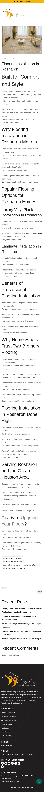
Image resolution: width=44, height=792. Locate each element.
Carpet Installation (7, 724)
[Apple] (2, 766)
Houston (30, 695)
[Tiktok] (19, 763)
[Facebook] (5, 763)
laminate (33, 451)
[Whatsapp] (15, 763)
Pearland (11, 695)
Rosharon (7, 101)
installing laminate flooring (12, 565)
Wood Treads (5, 732)
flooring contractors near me (12, 561)
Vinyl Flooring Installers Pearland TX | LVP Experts (22, 639)
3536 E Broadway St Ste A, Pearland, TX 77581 (16, 754)
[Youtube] (9, 763)
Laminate (23, 94)
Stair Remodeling (6, 736)
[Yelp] (12, 763)
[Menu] (40, 13)
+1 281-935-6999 (6, 745)
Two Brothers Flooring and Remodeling (15, 568)
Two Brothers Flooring (31, 565)
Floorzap (30, 787)
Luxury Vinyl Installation (9, 716)
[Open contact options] (39, 781)
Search (4, 588)
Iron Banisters (5, 728)
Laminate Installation (8, 712)
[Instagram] (2, 763)
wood (39, 233)
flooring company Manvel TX (12, 558)
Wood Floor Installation (8, 720)
